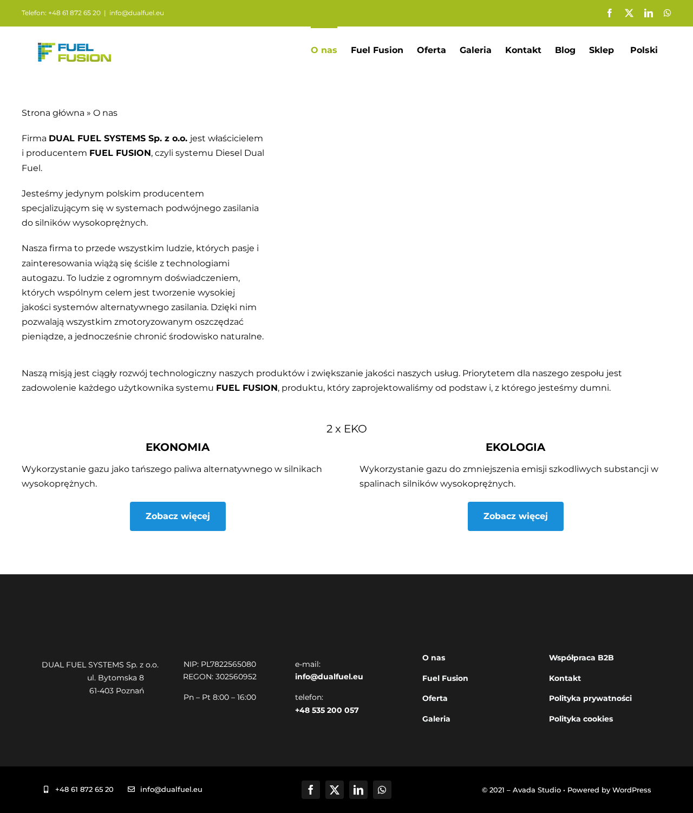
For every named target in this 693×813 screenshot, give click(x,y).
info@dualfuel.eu (136, 13)
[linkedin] (358, 790)
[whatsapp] (382, 790)
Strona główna (53, 113)
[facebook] (311, 790)
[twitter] (334, 790)
